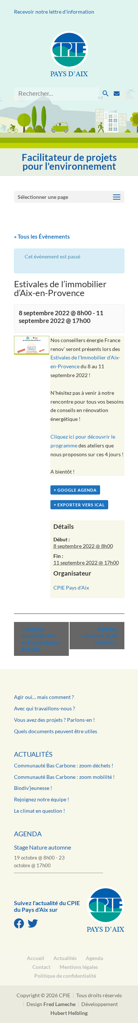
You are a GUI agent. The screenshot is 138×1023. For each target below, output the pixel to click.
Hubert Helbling (69, 1013)
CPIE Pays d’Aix (71, 587)
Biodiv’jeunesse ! (33, 788)
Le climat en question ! (39, 811)
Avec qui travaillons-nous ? (44, 708)
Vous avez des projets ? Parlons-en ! (54, 720)
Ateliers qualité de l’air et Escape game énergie (40, 639)
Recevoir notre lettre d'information (54, 11)
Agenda (28, 834)
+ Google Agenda (75, 490)
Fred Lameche (59, 1004)
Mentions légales (79, 967)
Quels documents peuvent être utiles (55, 731)
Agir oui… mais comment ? (44, 697)
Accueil (35, 958)
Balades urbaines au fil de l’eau (99, 636)
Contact (41, 967)
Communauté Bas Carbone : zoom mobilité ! (64, 777)
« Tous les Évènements (42, 236)
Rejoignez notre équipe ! (41, 799)
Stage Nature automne (42, 847)
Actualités (33, 754)
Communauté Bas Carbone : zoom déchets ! (63, 765)
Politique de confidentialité (65, 976)
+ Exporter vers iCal (79, 504)
